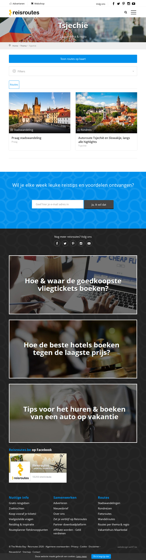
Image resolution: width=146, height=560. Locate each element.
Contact (36, 551)
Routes (14, 84)
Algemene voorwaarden (57, 546)
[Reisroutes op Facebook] (113, 4)
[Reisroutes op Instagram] (128, 4)
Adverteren (18, 3)
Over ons (59, 513)
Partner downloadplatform (69, 524)
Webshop (39, 3)
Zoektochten (16, 508)
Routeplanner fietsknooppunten (28, 529)
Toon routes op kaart (73, 59)
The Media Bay (18, 546)
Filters (21, 71)
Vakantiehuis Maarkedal (112, 529)
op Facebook (30, 450)
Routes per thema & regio (113, 524)
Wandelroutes (106, 519)
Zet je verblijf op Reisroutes (70, 519)
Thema (23, 45)
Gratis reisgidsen (19, 503)
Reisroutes (24, 12)
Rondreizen (105, 508)
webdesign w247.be (127, 546)
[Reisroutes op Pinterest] (123, 4)
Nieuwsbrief (60, 508)
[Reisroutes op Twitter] (118, 4)
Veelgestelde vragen (21, 519)
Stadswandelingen (109, 503)
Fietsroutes (104, 513)
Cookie (83, 546)
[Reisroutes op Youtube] (133, 4)
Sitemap (27, 551)
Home (15, 45)
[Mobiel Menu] (133, 13)
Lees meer (81, 556)
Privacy (74, 546)
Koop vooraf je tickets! (22, 513)
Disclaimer (94, 546)
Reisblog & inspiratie (21, 524)
